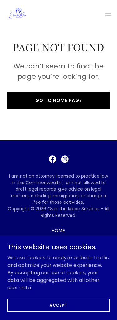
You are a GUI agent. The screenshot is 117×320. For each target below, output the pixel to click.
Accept (58, 305)
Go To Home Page (58, 100)
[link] (17, 15)
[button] (108, 15)
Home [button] (59, 231)
